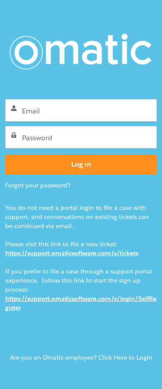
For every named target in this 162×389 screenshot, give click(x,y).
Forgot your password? (37, 185)
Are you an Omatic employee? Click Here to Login (81, 357)
